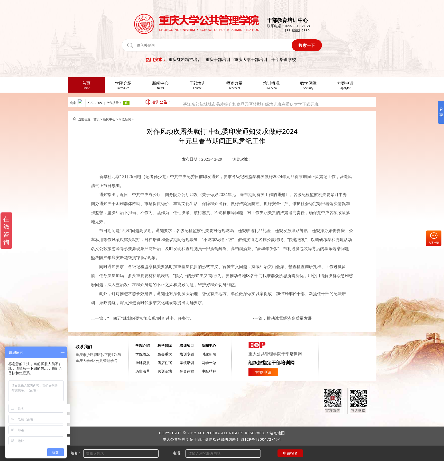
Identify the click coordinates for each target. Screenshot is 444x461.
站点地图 (277, 432)
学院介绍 (142, 345)
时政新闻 (125, 119)
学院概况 (142, 354)
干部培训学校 (283, 59)
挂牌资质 (142, 362)
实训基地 (165, 371)
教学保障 (165, 345)
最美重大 (165, 354)
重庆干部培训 (218, 59)
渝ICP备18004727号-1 (261, 439)
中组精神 (209, 371)
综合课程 (187, 371)
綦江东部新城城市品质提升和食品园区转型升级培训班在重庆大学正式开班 (251, 97)
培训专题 (187, 354)
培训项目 (187, 345)
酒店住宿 (165, 362)
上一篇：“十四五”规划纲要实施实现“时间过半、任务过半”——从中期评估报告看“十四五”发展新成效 (182, 318)
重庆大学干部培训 (250, 59)
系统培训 (187, 362)
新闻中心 (109, 119)
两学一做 (209, 362)
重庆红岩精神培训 (185, 59)
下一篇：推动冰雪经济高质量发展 (281, 318)
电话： (178, 452)
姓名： (76, 452)
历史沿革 (142, 371)
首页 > (98, 119)
